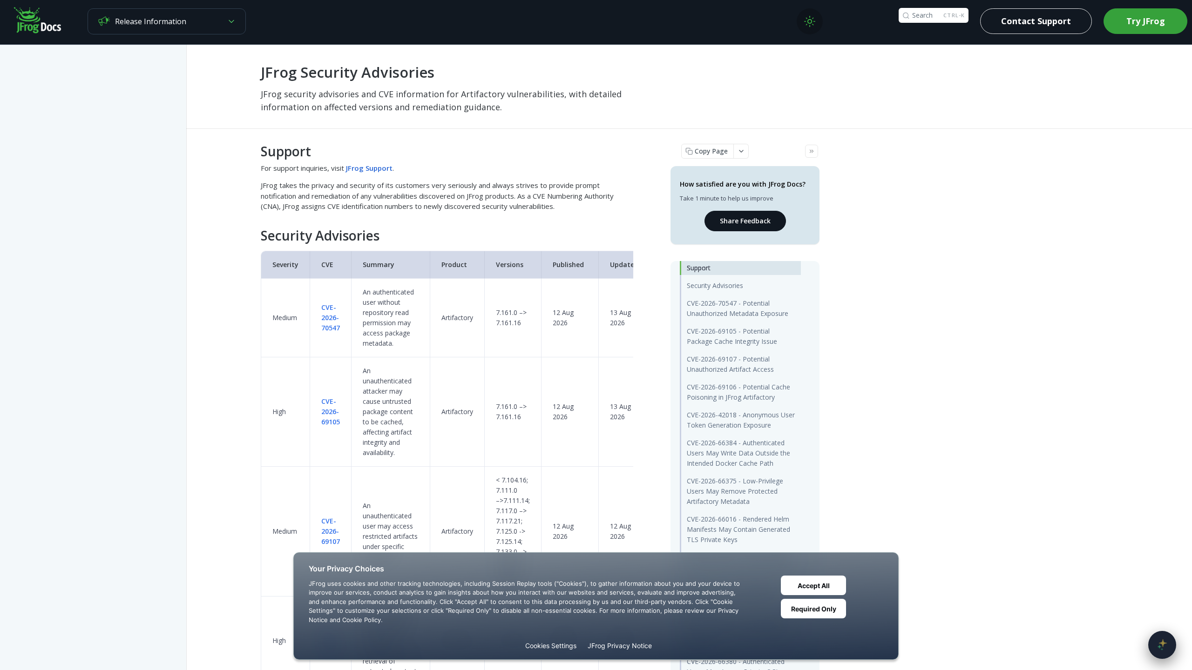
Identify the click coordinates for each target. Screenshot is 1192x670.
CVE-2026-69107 (330, 531)
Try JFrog (1145, 21)
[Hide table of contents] (811, 151)
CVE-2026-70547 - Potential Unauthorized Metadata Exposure (737, 308)
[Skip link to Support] (254, 151)
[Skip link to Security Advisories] (254, 236)
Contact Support (1036, 21)
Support (699, 267)
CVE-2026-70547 (330, 317)
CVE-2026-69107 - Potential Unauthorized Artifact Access (730, 364)
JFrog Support (369, 168)
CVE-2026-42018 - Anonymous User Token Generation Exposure (741, 419)
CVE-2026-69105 (330, 411)
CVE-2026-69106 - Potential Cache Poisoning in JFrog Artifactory (738, 392)
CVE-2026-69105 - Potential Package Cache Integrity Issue (732, 336)
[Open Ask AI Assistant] (1162, 645)
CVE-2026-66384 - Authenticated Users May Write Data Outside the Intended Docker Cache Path (738, 453)
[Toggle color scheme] (810, 21)
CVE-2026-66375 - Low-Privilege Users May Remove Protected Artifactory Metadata (735, 491)
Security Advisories (715, 285)
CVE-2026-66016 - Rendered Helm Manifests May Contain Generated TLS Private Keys (738, 529)
